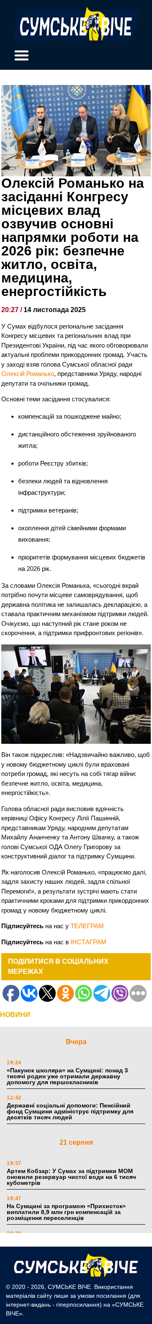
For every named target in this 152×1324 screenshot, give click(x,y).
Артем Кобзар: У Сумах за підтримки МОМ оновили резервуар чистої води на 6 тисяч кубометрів (71, 1177)
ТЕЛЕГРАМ (87, 925)
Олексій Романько (27, 373)
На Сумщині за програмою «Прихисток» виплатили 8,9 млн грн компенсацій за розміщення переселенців (66, 1212)
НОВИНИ (15, 1014)
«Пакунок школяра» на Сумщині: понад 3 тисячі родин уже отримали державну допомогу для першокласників (67, 1076)
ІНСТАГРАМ (88, 942)
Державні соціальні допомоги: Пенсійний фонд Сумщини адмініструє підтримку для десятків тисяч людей (70, 1111)
